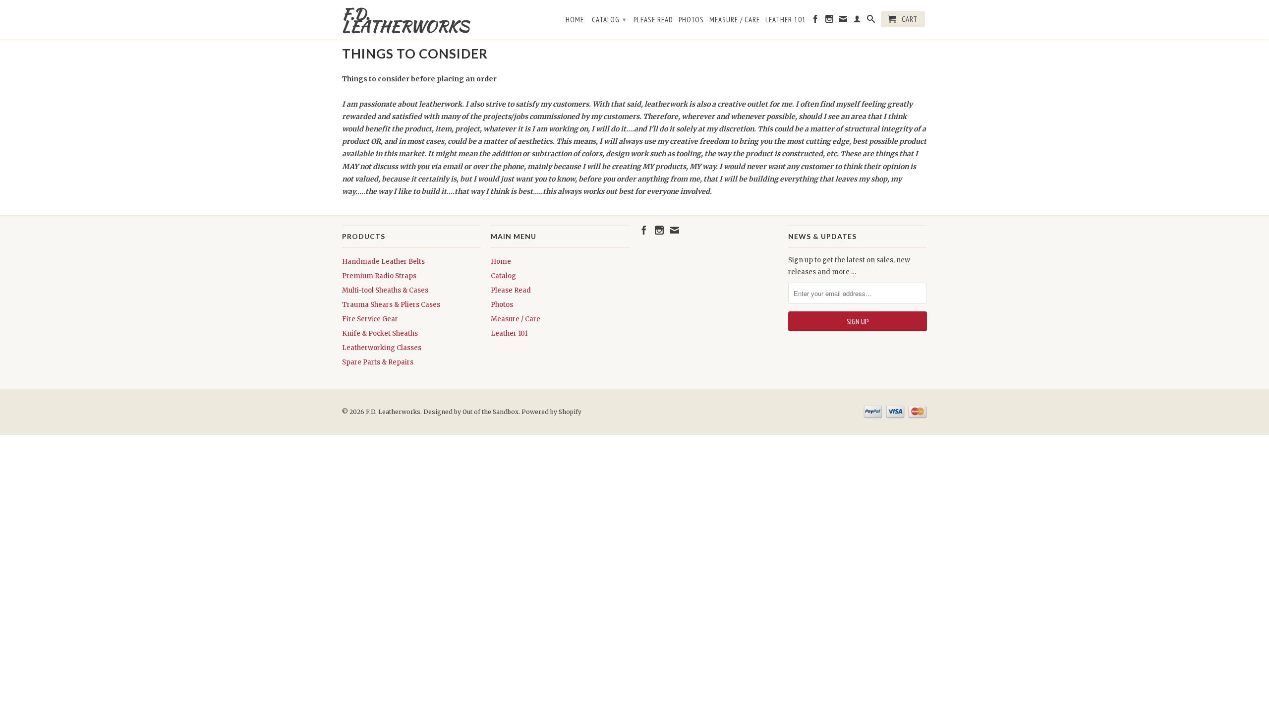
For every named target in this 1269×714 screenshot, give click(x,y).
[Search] (871, 21)
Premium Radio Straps (379, 276)
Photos (691, 19)
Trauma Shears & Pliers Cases (391, 304)
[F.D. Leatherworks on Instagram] (829, 21)
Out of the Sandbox (490, 412)
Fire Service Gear (370, 319)
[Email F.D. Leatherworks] (843, 21)
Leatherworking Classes (381, 348)
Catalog (609, 19)
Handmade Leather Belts (383, 261)
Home (575, 19)
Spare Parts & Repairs (377, 362)
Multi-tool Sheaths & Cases (385, 290)
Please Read (653, 19)
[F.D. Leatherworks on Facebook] (815, 21)
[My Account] (857, 21)
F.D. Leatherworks (405, 19)
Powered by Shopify (551, 412)
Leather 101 (785, 19)
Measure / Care (734, 19)
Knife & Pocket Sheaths (380, 333)
